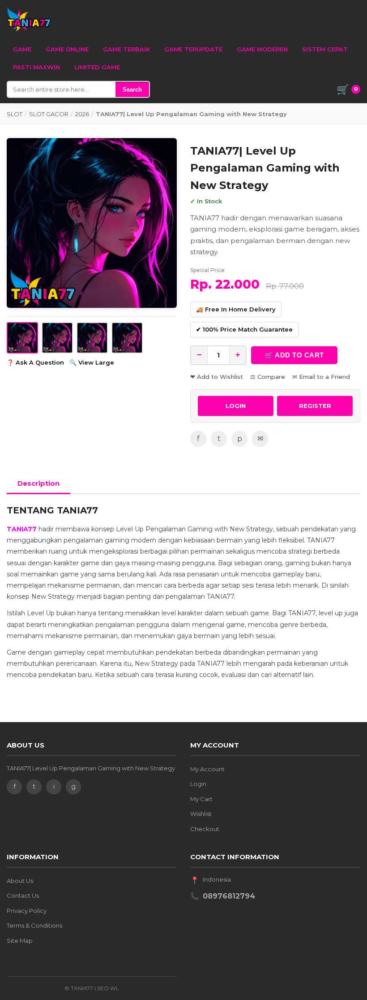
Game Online (67, 49)
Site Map (20, 940)
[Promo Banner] (92, 223)
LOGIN (236, 405)
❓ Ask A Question (35, 362)
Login (198, 783)
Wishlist (201, 813)
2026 (82, 114)
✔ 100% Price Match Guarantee (244, 329)
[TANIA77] (29, 18)
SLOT (14, 114)
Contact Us (23, 895)
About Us (20, 880)
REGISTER (315, 405)
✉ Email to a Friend (321, 376)
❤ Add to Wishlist (216, 376)
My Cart (201, 799)
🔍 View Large (91, 362)
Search (132, 89)
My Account (207, 769)
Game (22, 49)
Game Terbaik (126, 49)
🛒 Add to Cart (294, 355)
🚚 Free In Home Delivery (236, 309)
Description (38, 483)
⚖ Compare (267, 376)
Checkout (204, 828)
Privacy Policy (27, 910)
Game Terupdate (193, 49)
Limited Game (97, 67)
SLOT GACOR (48, 114)
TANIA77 (22, 529)
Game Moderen (262, 49)
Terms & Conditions (34, 925)
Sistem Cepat (325, 49)
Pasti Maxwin (36, 67)
